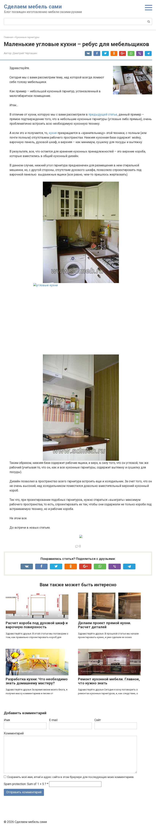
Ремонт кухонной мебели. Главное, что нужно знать (109, 681)
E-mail (53, 720)
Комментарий (14, 733)
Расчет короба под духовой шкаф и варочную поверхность (37, 625)
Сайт (97, 720)
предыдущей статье (102, 114)
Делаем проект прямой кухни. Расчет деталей (104, 625)
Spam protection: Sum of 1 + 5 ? (25, 784)
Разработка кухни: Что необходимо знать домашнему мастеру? (37, 681)
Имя (7, 720)
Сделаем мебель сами (33, 6)
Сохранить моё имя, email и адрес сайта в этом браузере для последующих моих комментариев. (70, 777)
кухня (53, 133)
